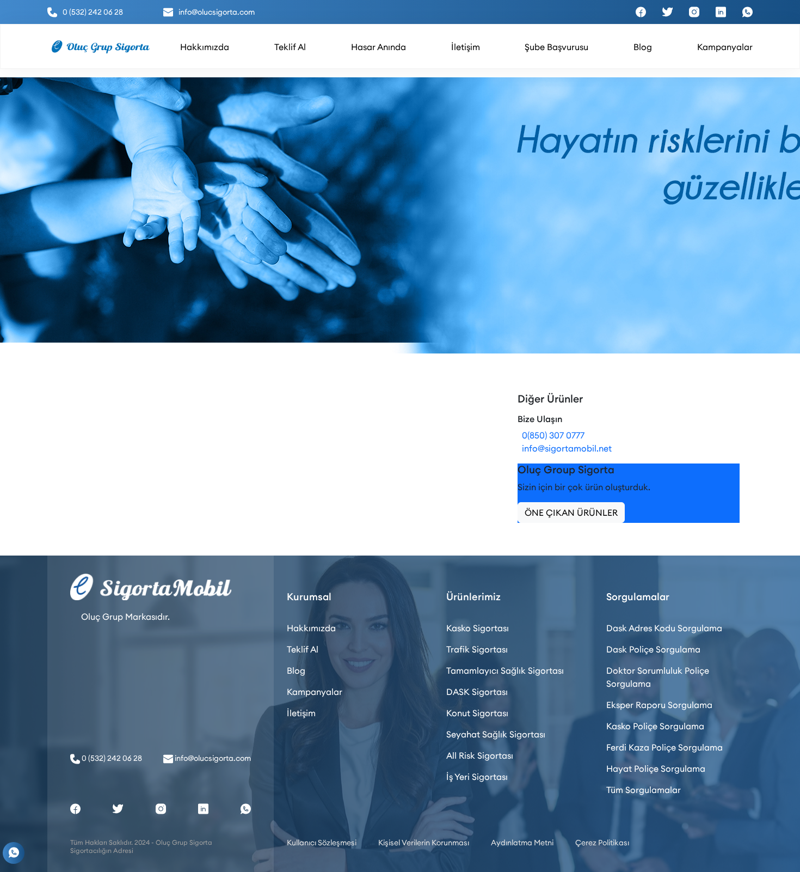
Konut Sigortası (477, 713)
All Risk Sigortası (479, 755)
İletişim (301, 713)
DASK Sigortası (477, 691)
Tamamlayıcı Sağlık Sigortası (505, 670)
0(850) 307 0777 (551, 435)
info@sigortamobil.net (565, 448)
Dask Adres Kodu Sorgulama (664, 628)
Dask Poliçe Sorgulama (653, 649)
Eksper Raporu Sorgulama (659, 704)
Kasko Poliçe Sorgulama (655, 726)
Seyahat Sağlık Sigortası (495, 734)
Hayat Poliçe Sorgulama (655, 768)
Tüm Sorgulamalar (643, 789)
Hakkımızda (311, 628)
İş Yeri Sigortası (477, 776)
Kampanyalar (314, 691)
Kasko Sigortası (477, 628)
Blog (296, 670)
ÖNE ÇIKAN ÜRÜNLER (571, 512)
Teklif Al (302, 649)
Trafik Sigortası (477, 649)
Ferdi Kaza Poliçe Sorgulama (664, 747)
